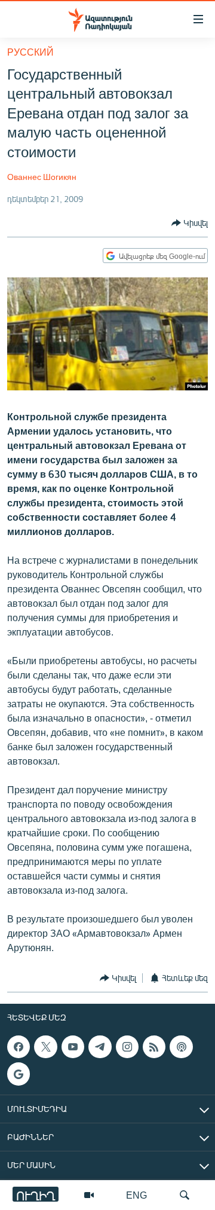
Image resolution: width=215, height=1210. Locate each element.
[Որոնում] (184, 1195)
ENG (136, 1194)
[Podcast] (181, 1046)
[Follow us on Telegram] (99, 1046)
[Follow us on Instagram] (127, 1046)
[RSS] (154, 1046)
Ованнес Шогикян (41, 177)
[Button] (189, 223)
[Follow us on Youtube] (73, 1046)
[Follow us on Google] (18, 1073)
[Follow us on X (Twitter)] (45, 1046)
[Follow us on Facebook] (18, 1046)
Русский (30, 51)
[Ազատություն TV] (89, 1195)
